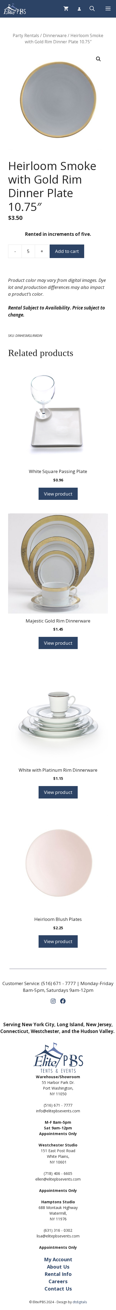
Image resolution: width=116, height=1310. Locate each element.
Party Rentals (26, 35)
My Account (58, 1259)
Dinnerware (55, 35)
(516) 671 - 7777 (58, 983)
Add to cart (67, 251)
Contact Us (58, 1288)
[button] (92, 9)
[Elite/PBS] (14, 9)
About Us (58, 1266)
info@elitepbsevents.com (58, 1110)
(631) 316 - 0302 (58, 1230)
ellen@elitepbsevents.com (58, 1179)
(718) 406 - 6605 (58, 1173)
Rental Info (58, 1274)
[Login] (79, 9)
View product (58, 494)
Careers (58, 1281)
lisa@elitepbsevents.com (58, 1236)
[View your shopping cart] (66, 9)
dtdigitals (80, 1302)
